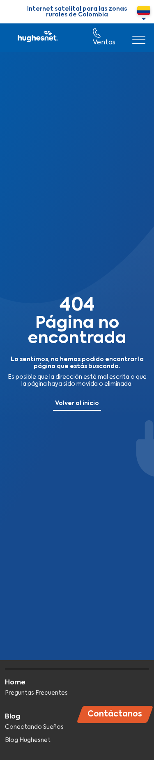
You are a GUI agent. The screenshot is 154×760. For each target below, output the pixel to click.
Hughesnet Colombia (37, 38)
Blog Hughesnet (28, 740)
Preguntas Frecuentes (36, 693)
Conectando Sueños (34, 727)
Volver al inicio (77, 403)
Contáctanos (114, 714)
